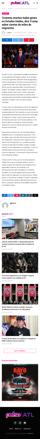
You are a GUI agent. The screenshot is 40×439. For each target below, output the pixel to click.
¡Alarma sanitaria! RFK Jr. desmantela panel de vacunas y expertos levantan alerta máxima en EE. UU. (18, 244)
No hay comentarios (19, 35)
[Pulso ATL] (20, 3)
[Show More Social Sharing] (36, 40)
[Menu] (3, 3)
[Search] (37, 3)
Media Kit (18, 428)
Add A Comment (20, 351)
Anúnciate (27, 428)
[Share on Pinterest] (29, 40)
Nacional (5, 13)
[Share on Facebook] (7, 40)
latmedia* (30, 433)
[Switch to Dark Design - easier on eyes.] (34, 3)
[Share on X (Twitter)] (18, 40)
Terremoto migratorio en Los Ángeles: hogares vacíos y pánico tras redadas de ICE (18, 276)
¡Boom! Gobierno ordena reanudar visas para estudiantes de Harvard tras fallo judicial (17, 308)
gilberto (10, 32)
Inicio (11, 428)
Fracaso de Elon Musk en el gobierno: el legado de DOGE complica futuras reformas (19, 339)
